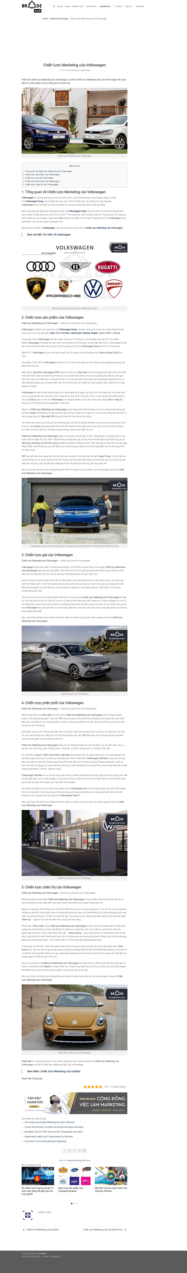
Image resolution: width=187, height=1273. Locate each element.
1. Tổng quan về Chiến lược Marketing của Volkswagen (47, 171)
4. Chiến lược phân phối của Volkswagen (41, 181)
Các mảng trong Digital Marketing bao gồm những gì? (50, 1122)
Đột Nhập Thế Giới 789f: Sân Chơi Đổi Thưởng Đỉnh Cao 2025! (54, 1131)
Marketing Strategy (59, 18)
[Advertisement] (74, 42)
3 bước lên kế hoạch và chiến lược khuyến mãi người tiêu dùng (54, 1127)
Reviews (140, 6)
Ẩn (78, 166)
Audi (52, 333)
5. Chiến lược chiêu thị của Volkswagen (40, 184)
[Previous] (25, 1180)
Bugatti (94, 333)
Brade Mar (85, 70)
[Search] (54, 6)
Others (118, 6)
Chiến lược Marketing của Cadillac (60, 1071)
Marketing (77, 6)
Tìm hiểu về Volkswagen (56, 234)
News (67, 6)
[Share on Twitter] (69, 1151)
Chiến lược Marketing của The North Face (103, 1229)
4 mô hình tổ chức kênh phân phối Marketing (45, 1141)
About (128, 6)
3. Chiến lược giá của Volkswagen (38, 178)
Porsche (65, 333)
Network (91, 6)
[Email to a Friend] (74, 1151)
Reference (105, 6)
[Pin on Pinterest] (79, 1151)
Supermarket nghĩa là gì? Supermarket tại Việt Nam (49, 1136)
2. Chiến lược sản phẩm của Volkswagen (41, 174)
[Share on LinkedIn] (84, 1151)
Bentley (86, 333)
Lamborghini (76, 333)
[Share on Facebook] (64, 1151)
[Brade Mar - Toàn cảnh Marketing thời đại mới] (35, 6)
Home (60, 6)
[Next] (123, 1180)
